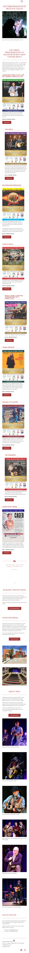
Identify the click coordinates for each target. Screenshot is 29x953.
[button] (22, 1)
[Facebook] (21, 950)
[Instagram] (25, 950)
